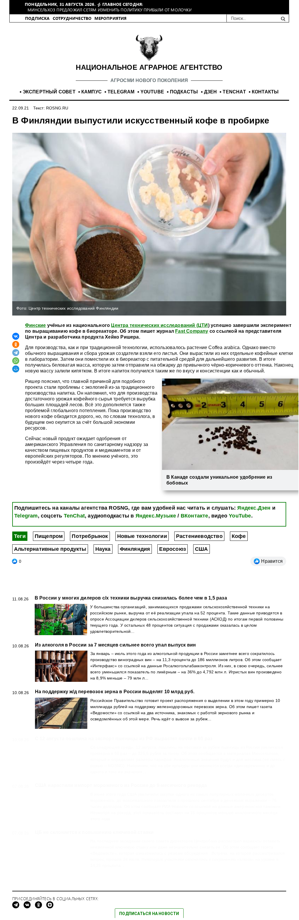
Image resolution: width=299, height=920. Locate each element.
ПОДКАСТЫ (184, 97)
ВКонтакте (194, 522)
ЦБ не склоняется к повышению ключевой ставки (94, 838)
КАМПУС (91, 97)
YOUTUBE (152, 97)
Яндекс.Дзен (253, 514)
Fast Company (191, 337)
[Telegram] (15, 358)
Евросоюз (172, 555)
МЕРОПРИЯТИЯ (110, 24)
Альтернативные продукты (50, 555)
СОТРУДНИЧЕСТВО (72, 24)
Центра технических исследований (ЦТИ (159, 331)
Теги (20, 542)
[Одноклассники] (15, 350)
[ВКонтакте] (15, 342)
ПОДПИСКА (37, 24)
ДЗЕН (210, 97)
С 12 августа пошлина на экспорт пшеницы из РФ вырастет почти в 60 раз (124, 744)
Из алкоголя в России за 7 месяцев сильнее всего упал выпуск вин (115, 651)
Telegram (26, 522)
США (201, 555)
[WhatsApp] (15, 366)
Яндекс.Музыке (156, 522)
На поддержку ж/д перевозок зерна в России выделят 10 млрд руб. (114, 697)
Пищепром (49, 542)
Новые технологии (142, 542)
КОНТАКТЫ (265, 97)
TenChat (74, 522)
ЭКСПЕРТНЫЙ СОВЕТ (49, 97)
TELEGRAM (121, 97)
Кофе (239, 542)
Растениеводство (199, 542)
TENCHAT (234, 97)
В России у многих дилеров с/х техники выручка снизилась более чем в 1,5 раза (131, 604)
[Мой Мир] (15, 375)
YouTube (240, 522)
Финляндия (135, 555)
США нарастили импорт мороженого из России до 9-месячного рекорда (121, 791)
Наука (103, 555)
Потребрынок (90, 542)
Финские (35, 331)
